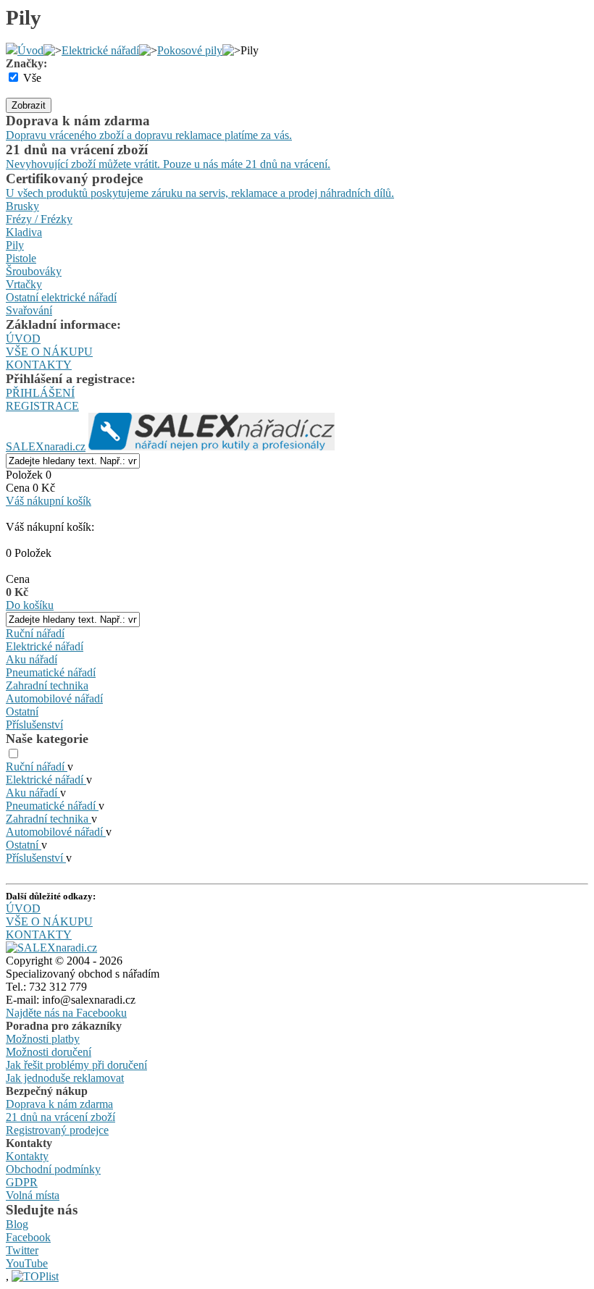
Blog (17, 1224)
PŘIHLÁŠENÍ (40, 393)
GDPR (22, 1182)
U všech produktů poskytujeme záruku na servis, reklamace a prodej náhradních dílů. (200, 193)
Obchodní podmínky (53, 1169)
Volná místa (32, 1195)
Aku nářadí (31, 659)
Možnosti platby (43, 1039)
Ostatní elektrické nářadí (61, 297)
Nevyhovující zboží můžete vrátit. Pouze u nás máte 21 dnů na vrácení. (168, 164)
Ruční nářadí (35, 633)
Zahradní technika (47, 685)
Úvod (30, 50)
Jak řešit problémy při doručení (76, 1065)
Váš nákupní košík (48, 501)
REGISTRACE (42, 406)
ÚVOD (23, 338)
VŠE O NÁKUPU (49, 351)
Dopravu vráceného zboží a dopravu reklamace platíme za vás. (149, 135)
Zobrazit (29, 105)
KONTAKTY (39, 364)
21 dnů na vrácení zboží (60, 1117)
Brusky (22, 206)
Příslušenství (34, 724)
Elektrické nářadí (100, 50)
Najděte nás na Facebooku (66, 1013)
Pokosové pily (189, 50)
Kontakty (27, 1156)
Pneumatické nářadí (51, 672)
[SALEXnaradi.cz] (51, 947)
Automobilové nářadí (54, 698)
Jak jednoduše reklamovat (65, 1078)
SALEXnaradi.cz (45, 446)
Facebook (28, 1237)
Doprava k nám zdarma (59, 1104)
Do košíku (30, 605)
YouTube (27, 1263)
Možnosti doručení (48, 1052)
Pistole (21, 258)
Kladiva (24, 232)
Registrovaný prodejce (57, 1130)
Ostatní (22, 711)
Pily (15, 245)
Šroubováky (34, 271)
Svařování (29, 310)
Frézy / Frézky (39, 219)
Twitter (22, 1250)
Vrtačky (24, 284)
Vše (32, 78)
